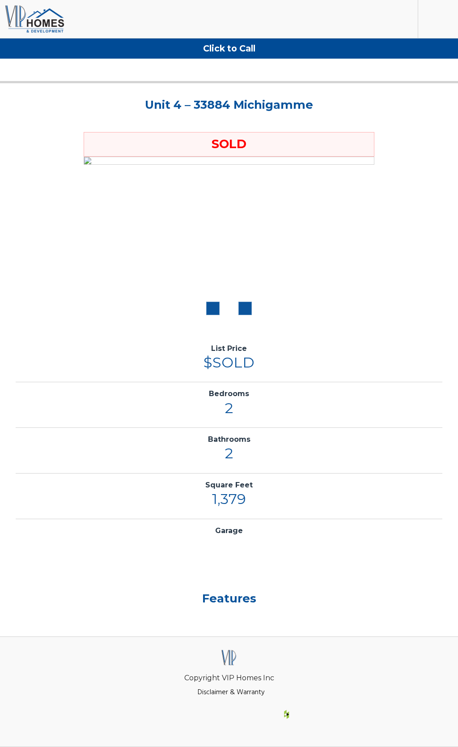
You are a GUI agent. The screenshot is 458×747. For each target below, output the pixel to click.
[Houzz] (287, 714)
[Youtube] (258, 714)
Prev (213, 308)
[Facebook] (171, 714)
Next (245, 308)
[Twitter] (229, 714)
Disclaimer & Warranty (231, 691)
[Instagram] (200, 714)
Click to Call (229, 48)
